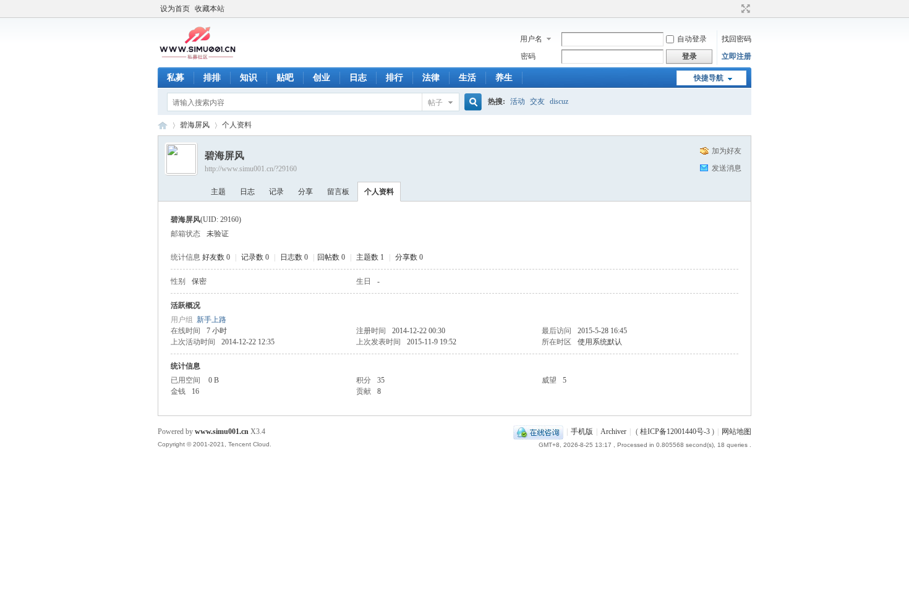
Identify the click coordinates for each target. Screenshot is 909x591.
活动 (517, 101)
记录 (276, 191)
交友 (537, 101)
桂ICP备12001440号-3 (675, 431)
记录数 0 (255, 257)
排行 (394, 77)
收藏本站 (209, 8)
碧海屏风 (195, 125)
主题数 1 (370, 257)
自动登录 (692, 39)
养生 (504, 77)
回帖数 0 (331, 257)
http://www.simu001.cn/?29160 (251, 168)
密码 (528, 56)
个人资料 (379, 191)
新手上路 (211, 319)
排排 (212, 77)
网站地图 (736, 431)
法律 (431, 77)
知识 (248, 77)
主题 (218, 191)
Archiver (613, 431)
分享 (305, 191)
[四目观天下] (197, 58)
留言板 (338, 191)
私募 (175, 77)
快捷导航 (708, 78)
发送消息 (726, 168)
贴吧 (285, 77)
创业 (321, 77)
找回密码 (736, 39)
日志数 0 (294, 257)
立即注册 (736, 56)
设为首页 (175, 8)
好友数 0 (216, 257)
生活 (467, 77)
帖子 (435, 102)
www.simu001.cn (222, 431)
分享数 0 (409, 257)
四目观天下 (163, 125)
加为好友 (726, 151)
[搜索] (471, 102)
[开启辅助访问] (734, 8)
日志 (358, 77)
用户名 (531, 39)
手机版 (582, 431)
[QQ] (538, 431)
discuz (559, 101)
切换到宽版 (744, 8)
